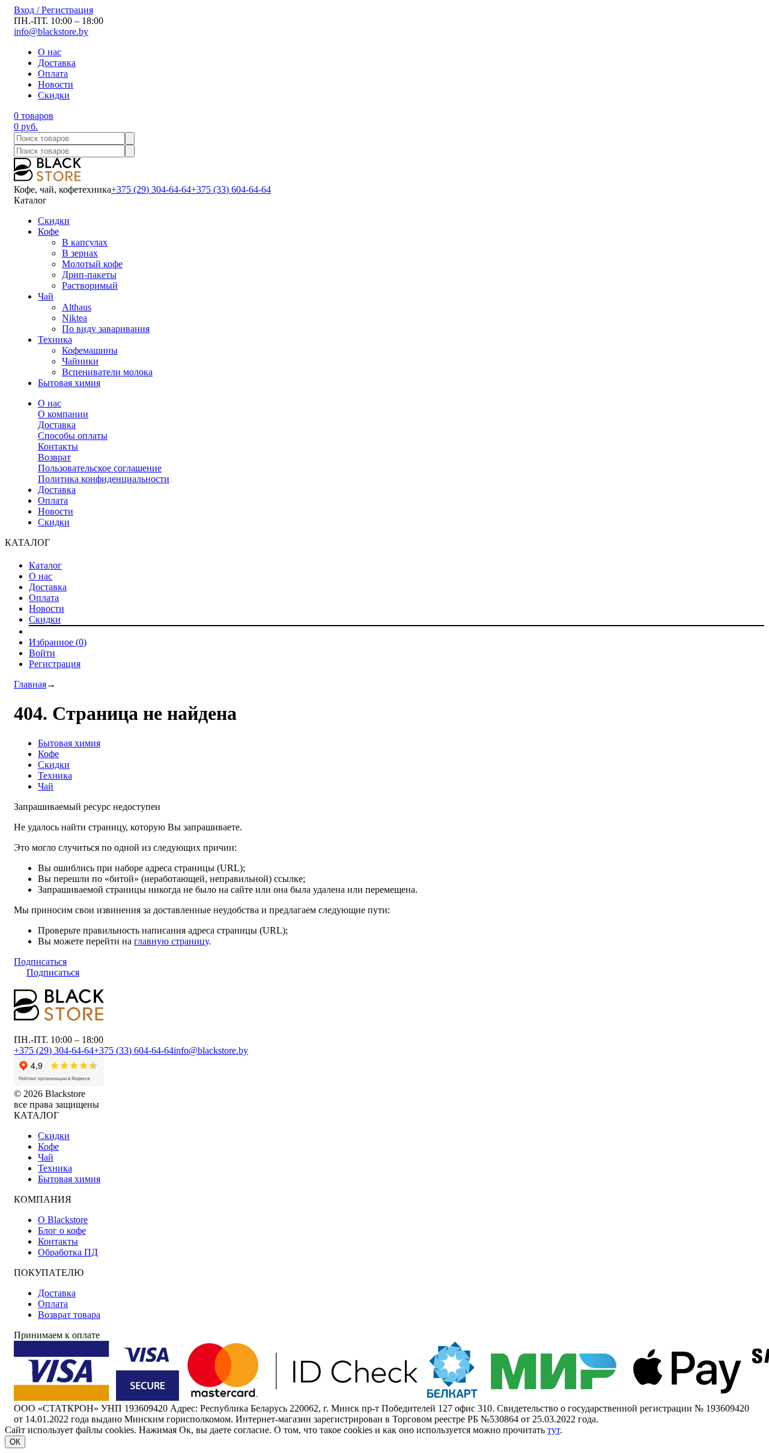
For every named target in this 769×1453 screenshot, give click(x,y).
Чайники (80, 361)
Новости (55, 84)
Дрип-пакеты (89, 275)
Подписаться (40, 961)
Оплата (53, 73)
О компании (63, 414)
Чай (45, 296)
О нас (49, 52)
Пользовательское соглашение (100, 468)
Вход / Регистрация (53, 10)
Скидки (54, 95)
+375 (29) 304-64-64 (151, 189)
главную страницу (171, 941)
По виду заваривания (106, 329)
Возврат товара (69, 1315)
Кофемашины (90, 350)
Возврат (54, 457)
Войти (42, 653)
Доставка (57, 63)
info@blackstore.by (51, 31)
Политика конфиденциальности (103, 479)
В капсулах (85, 242)
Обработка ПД (68, 1252)
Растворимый (90, 285)
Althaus (76, 307)
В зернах (80, 253)
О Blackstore (63, 1220)
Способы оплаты (73, 435)
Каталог (45, 565)
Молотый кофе (92, 264)
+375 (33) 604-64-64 (231, 189)
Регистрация (55, 664)
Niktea (74, 318)
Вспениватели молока (107, 372)
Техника (55, 339)
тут (553, 1430)
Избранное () (58, 642)
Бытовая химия (69, 383)
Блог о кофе (62, 1230)
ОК (15, 1441)
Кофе (48, 231)
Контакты (58, 446)
